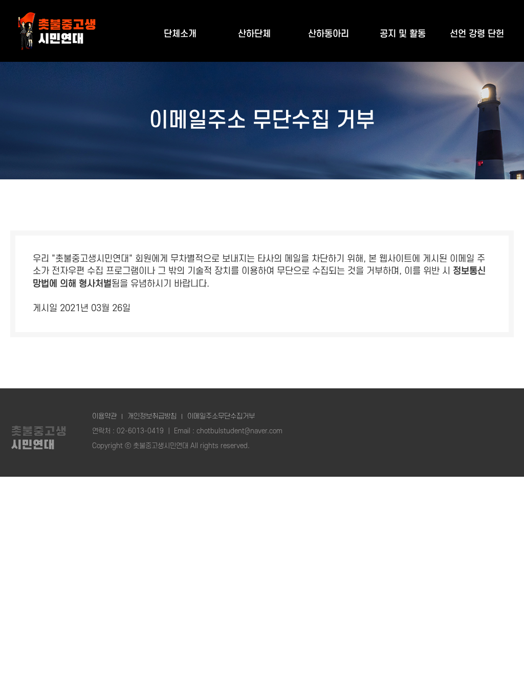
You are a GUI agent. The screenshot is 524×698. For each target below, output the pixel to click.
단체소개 (180, 34)
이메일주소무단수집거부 (221, 416)
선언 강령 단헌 (477, 34)
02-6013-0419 (140, 431)
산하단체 (254, 34)
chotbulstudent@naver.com (239, 431)
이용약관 (104, 416)
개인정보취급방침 (152, 416)
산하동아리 (328, 34)
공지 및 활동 (403, 34)
